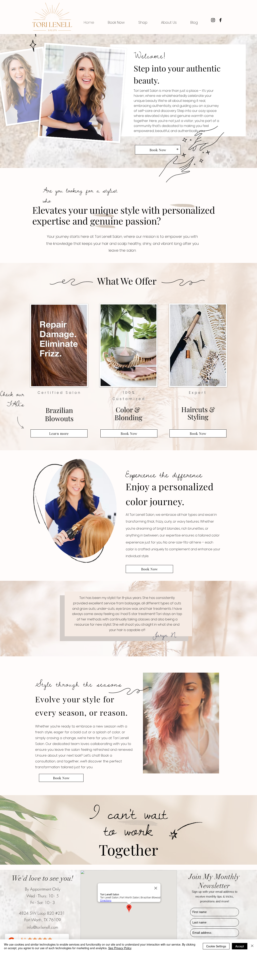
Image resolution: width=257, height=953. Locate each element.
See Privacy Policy (120, 948)
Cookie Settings (216, 946)
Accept (239, 946)
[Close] (252, 946)
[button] (169, 22)
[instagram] (213, 20)
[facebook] (220, 20)
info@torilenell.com (42, 927)
